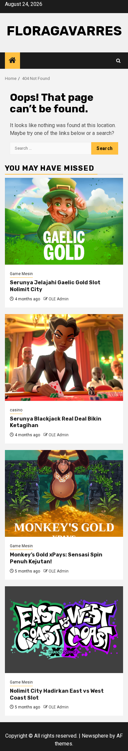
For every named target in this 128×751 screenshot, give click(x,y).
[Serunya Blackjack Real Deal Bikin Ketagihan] (64, 357)
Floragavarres (64, 31)
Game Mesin (21, 274)
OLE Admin (59, 299)
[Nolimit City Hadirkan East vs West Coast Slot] (64, 629)
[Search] (118, 60)
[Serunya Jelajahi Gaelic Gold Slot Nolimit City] (64, 221)
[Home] (12, 61)
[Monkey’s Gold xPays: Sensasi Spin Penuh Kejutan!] (64, 493)
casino (16, 410)
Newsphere (95, 736)
